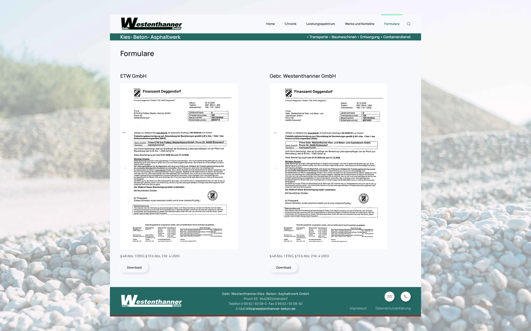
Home (270, 24)
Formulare (391, 24)
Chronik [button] (290, 24)
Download (134, 267)
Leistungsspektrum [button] (320, 24)
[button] (409, 24)
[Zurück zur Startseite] (152, 24)
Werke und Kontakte (359, 24)
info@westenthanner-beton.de (270, 308)
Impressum (358, 308)
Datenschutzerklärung (393, 308)
